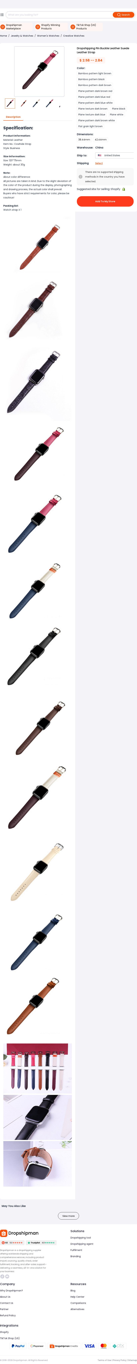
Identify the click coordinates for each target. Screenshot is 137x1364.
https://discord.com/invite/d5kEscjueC (7, 1276)
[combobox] (115, 155)
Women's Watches (48, 35)
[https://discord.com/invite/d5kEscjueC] (7, 1276)
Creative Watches (73, 35)
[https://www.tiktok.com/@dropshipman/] (2, 1276)
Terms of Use (104, 1360)
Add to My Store (105, 201)
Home (3, 35)
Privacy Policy (119, 1360)
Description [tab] (13, 117)
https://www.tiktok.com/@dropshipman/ (2, 1276)
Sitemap (132, 1360)
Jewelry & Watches (22, 35)
